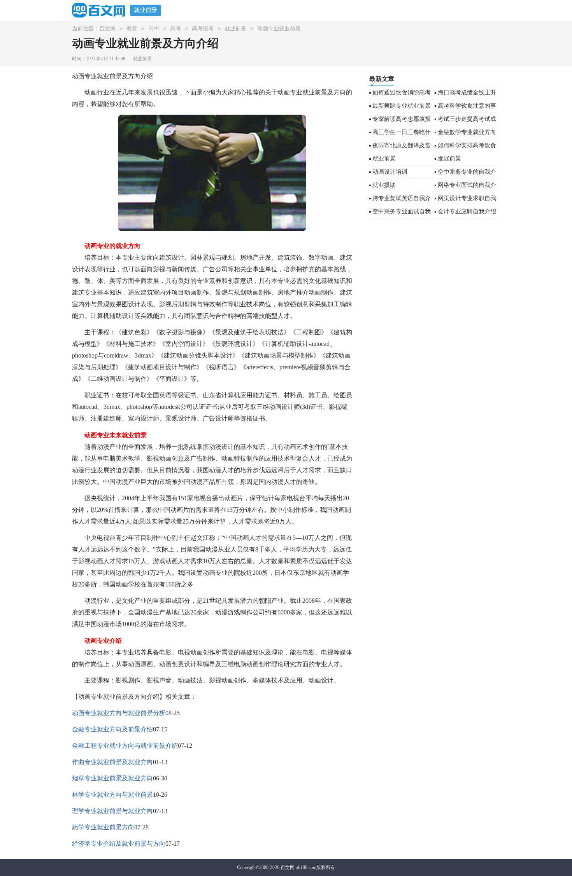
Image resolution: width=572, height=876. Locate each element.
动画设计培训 (389, 172)
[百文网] (101, 10)
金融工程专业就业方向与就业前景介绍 (125, 745)
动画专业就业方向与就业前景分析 (118, 713)
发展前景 (449, 158)
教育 (131, 28)
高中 (153, 28)
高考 (175, 28)
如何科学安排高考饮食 (467, 145)
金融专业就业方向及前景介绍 (112, 729)
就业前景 (145, 10)
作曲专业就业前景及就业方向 (112, 762)
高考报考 (203, 28)
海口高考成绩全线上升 (467, 92)
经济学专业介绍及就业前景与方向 (118, 843)
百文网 (107, 28)
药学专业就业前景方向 (103, 827)
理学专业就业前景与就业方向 (112, 811)
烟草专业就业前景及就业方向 (112, 778)
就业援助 (384, 185)
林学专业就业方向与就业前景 (112, 794)
